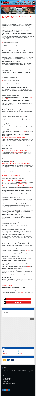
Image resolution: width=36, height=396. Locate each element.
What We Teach (28, 85)
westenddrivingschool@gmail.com (10, 383)
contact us (30, 187)
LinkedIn (20, 353)
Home (4, 370)
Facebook (5, 351)
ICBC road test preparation (17, 152)
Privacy (30, 371)
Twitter (20, 351)
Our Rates (19, 123)
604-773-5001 (33, 2)
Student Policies (30, 370)
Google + (5, 353)
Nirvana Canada (12, 393)
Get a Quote (18, 302)
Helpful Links (24, 370)
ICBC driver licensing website (22, 183)
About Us (23, 116)
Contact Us (24, 131)
